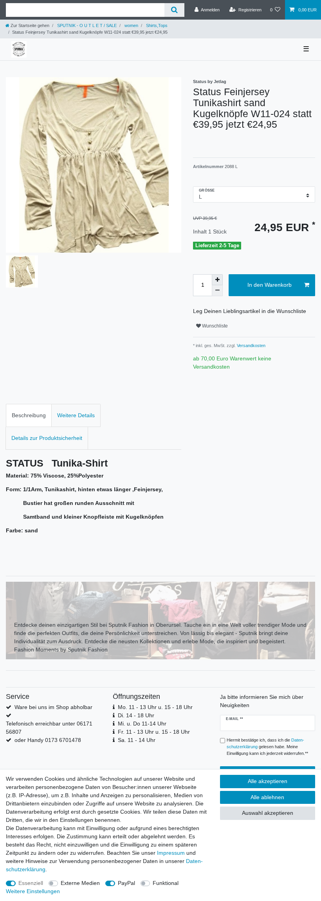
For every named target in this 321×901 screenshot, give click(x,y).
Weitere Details (76, 415)
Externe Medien (80, 883)
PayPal (126, 883)
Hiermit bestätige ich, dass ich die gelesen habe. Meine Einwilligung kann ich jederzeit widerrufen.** (267, 747)
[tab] (29, 415)
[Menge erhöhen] (217, 279)
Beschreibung (29, 415)
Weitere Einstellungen (33, 891)
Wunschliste (214, 326)
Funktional (166, 883)
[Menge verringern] (217, 290)
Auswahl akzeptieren (267, 813)
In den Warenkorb (269, 285)
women (130, 25)
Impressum (171, 853)
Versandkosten (250, 345)
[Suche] (174, 10)
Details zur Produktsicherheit (46, 438)
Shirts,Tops (156, 25)
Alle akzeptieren (267, 781)
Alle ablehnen (267, 797)
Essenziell (30, 883)
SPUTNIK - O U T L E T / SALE (86, 25)
